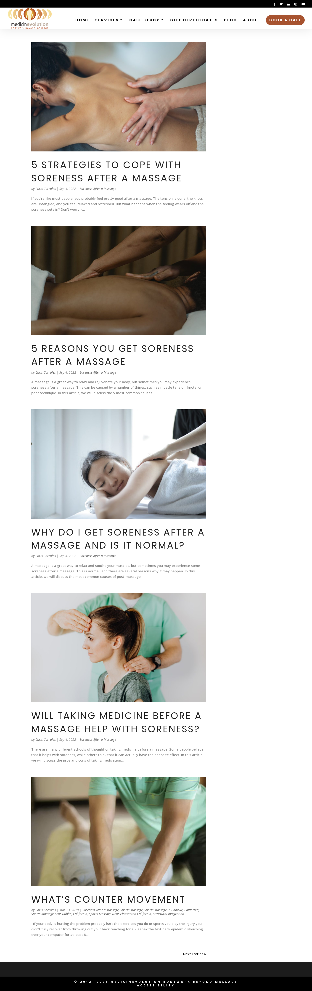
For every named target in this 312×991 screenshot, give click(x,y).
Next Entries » (194, 953)
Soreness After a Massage (98, 188)
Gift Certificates (194, 21)
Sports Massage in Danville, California (171, 910)
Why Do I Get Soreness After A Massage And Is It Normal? (118, 539)
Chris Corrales (45, 188)
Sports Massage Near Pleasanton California (120, 914)
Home (82, 21)
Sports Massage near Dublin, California (59, 914)
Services (107, 21)
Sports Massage (131, 910)
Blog (230, 21)
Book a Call (285, 20)
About (251, 21)
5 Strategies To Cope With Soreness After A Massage (106, 171)
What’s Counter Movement (108, 899)
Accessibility (156, 985)
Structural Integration (168, 914)
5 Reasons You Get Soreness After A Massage (112, 355)
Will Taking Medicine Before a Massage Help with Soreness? (116, 722)
